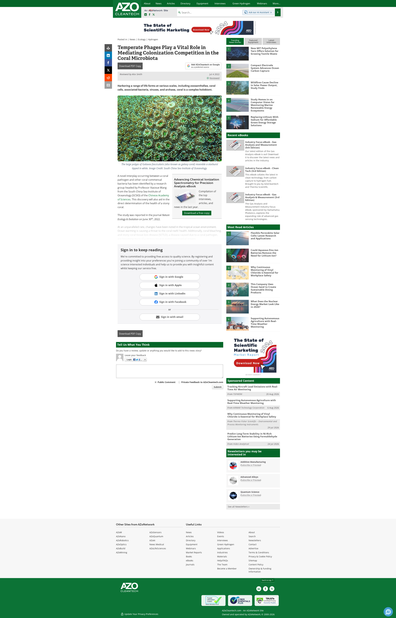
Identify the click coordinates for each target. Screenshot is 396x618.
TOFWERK (237, 394)
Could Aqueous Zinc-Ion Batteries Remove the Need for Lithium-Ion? (264, 252)
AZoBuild (120, 548)
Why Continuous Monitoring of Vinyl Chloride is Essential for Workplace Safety (264, 271)
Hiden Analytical (241, 443)
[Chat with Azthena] (388, 611)
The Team (222, 564)
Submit (218, 386)
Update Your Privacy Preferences (141, 614)
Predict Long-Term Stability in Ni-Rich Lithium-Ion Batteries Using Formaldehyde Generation (252, 436)
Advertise (253, 548)
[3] (237, 87)
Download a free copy (196, 213)
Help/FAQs (222, 560)
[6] (237, 323)
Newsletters (255, 540)
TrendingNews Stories (235, 41)
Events (220, 536)
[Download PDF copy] (108, 48)
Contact (252, 544)
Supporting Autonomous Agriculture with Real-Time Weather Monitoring (265, 322)
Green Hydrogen (225, 544)
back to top (267, 580)
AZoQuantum (156, 536)
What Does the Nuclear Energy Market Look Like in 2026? (265, 304)
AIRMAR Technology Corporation (248, 407)
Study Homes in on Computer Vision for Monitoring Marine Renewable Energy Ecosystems (262, 105)
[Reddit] (108, 77)
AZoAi (152, 540)
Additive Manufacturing (253, 461)
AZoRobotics (122, 540)
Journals (190, 564)
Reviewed (215, 78)
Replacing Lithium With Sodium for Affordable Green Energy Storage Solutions (264, 121)
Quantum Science (250, 491)
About (252, 532)
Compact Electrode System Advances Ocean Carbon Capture (265, 68)
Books (189, 556)
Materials (222, 556)
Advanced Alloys (249, 476)
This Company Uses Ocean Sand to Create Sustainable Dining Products (263, 288)
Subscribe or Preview (250, 465)
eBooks (189, 560)
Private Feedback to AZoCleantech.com (202, 382)
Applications (223, 548)
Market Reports (194, 552)
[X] (108, 70)
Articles (190, 536)
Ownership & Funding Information (260, 570)
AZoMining (121, 552)
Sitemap (253, 560)
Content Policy (256, 564)
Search (252, 536)
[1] (237, 53)
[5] (237, 122)
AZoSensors (155, 532)
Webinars (191, 548)
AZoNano (120, 536)
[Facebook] (108, 62)
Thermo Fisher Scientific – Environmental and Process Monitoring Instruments (252, 423)
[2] (237, 70)
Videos (220, 532)
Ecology (142, 39)
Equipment (191, 544)
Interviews (222, 540)
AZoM (119, 532)
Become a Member (227, 568)
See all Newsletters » (238, 506)
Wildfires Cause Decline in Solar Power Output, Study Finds (264, 85)
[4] (237, 104)
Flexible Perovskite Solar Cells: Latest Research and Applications (265, 235)
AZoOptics (121, 544)
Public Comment (166, 382)
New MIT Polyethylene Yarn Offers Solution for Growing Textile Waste (264, 51)
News (132, 39)
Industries (222, 552)
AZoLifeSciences (157, 548)
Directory (190, 540)
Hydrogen (153, 39)
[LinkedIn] (108, 55)
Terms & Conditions (259, 552)
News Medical (156, 544)
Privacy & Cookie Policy (260, 556)
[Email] (108, 85)
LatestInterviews (271, 41)
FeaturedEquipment (253, 41)
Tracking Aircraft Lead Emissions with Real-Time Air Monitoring (252, 388)
